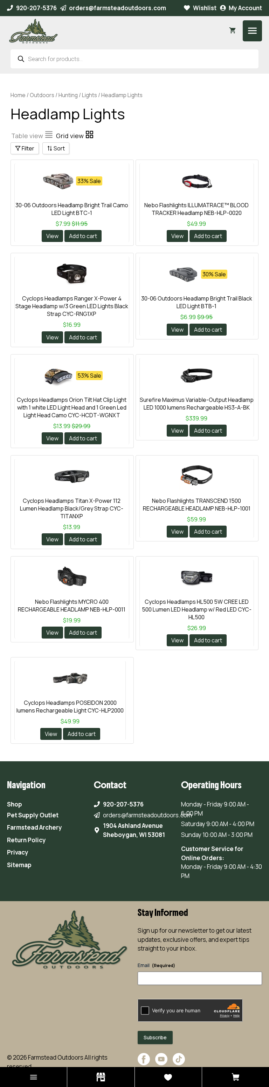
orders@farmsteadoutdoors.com (117, 8)
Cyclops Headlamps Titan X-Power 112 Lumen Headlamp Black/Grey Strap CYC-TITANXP (71, 508)
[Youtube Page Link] (161, 1066)
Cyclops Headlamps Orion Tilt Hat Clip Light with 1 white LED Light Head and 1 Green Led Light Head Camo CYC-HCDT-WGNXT (71, 407)
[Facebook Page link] (144, 1066)
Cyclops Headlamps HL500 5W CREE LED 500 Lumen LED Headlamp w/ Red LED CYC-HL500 (196, 609)
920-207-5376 (36, 8)
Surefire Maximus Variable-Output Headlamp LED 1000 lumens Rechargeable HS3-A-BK (197, 403)
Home (18, 95)
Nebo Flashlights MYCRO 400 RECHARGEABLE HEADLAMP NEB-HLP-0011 (71, 605)
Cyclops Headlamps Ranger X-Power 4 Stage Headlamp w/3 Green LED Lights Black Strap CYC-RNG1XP (71, 306)
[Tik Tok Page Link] (179, 1066)
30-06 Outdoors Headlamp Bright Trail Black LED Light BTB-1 (196, 302)
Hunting (68, 95)
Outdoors (42, 95)
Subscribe (155, 1037)
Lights (89, 95)
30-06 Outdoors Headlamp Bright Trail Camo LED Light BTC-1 (71, 209)
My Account (245, 8)
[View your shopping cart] (232, 30)
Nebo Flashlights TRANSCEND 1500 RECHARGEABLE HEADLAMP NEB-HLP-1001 (196, 504)
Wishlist (204, 8)
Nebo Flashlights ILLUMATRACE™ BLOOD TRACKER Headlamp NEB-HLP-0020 (196, 209)
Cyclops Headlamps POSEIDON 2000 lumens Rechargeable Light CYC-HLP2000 (70, 706)
